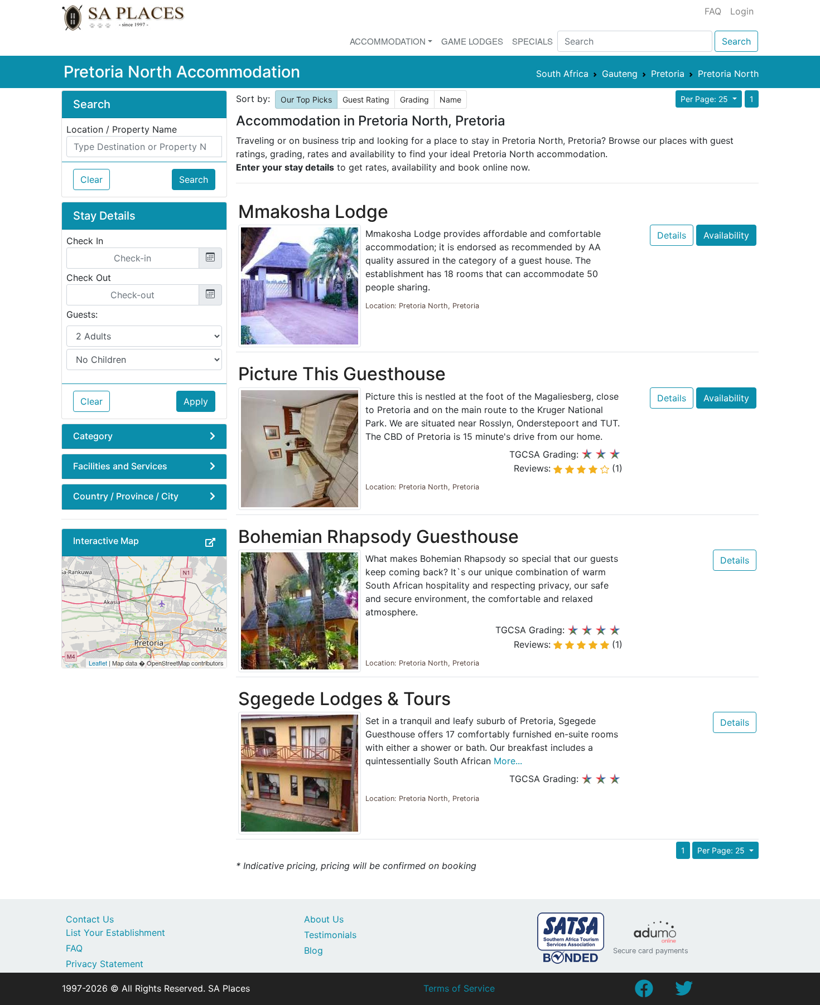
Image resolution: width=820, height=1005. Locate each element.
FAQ (713, 11)
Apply (196, 401)
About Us (324, 919)
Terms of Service (459, 988)
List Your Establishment (115, 932)
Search (736, 41)
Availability (726, 235)
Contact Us (90, 919)
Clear (91, 179)
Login (742, 11)
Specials (532, 41)
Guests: (82, 314)
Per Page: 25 (705, 99)
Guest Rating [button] (366, 99)
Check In (84, 240)
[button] (210, 542)
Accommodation (388, 41)
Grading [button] (414, 99)
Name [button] (450, 99)
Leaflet (98, 662)
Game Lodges (472, 41)
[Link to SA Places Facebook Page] (644, 991)
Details (671, 235)
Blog (313, 950)
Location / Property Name (121, 129)
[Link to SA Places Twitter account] (684, 991)
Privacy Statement (104, 963)
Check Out (88, 277)
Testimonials (330, 934)
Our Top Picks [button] (306, 99)
